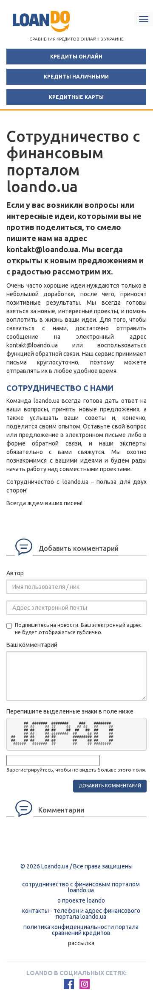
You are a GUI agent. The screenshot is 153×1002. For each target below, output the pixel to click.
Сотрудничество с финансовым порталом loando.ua (81, 887)
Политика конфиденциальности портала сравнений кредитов (81, 929)
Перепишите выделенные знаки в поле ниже (69, 711)
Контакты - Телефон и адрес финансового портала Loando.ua (81, 913)
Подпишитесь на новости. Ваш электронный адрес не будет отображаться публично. (78, 628)
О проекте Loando (81, 900)
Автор (15, 573)
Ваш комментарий (31, 644)
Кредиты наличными (76, 76)
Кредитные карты (76, 97)
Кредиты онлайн (76, 56)
